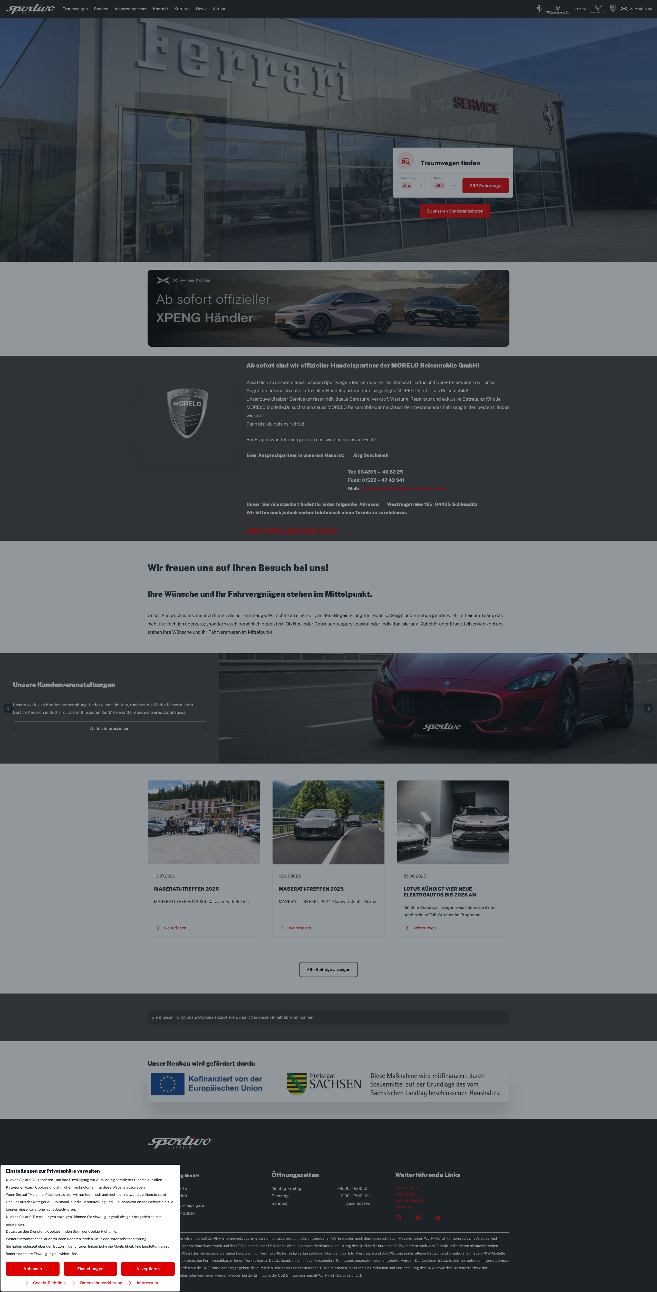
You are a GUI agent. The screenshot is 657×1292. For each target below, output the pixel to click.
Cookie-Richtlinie (49, 1282)
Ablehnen (32, 1268)
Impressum (147, 1282)
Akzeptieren (148, 1268)
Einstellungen (90, 1268)
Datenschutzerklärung (101, 1282)
